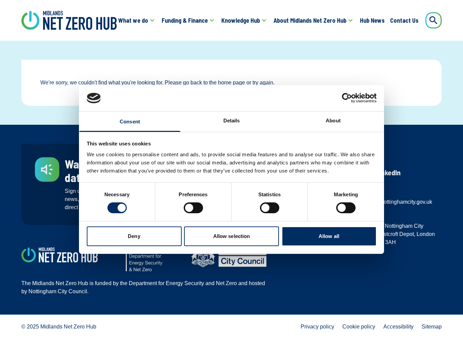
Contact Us (404, 20)
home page (231, 82)
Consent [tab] (130, 121)
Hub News (372, 20)
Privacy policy (317, 327)
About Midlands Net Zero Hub (310, 20)
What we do (133, 20)
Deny (134, 236)
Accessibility (398, 327)
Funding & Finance (185, 20)
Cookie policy (358, 327)
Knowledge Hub (240, 20)
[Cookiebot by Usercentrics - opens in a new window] (347, 98)
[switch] (193, 207)
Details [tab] (231, 120)
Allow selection (231, 236)
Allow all (329, 236)
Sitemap (432, 327)
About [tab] (333, 120)
